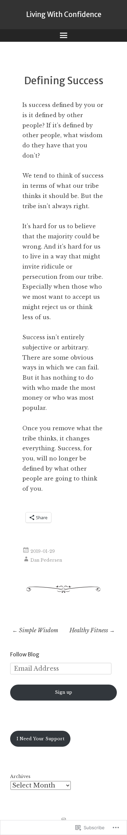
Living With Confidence (63, 14)
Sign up (63, 692)
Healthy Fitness (92, 630)
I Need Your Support (40, 738)
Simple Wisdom (35, 630)
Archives (20, 776)
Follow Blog (24, 654)
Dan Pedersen (46, 560)
